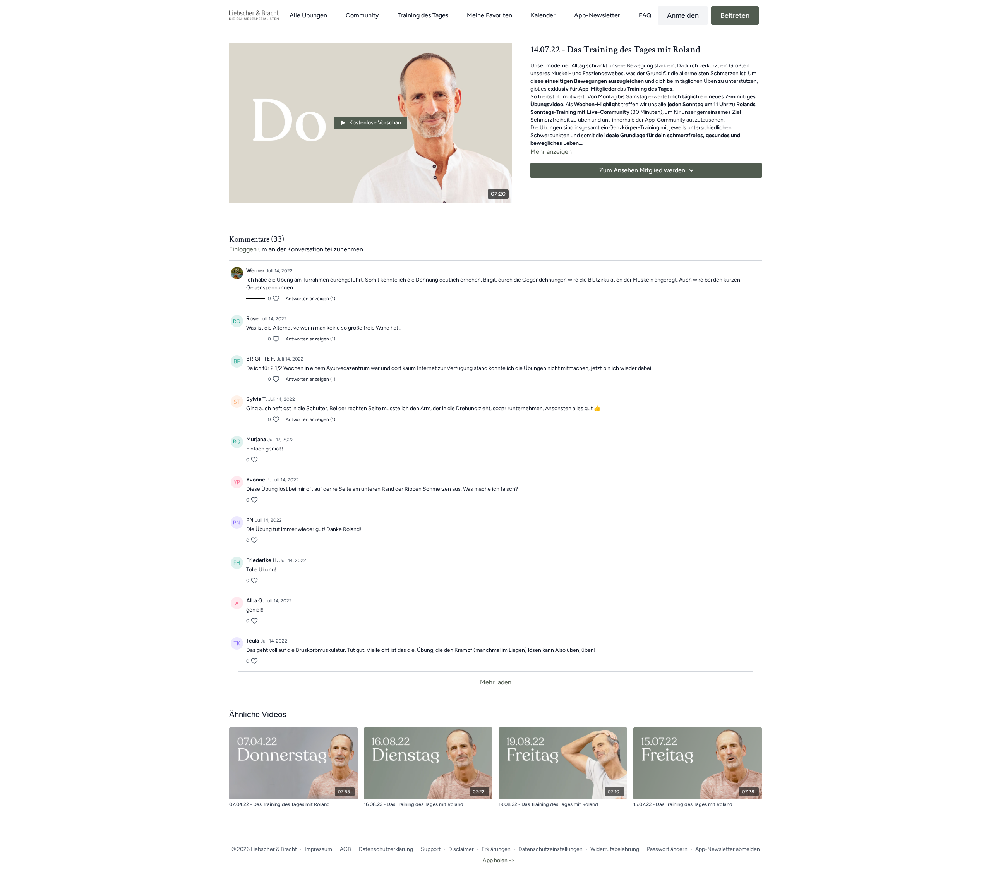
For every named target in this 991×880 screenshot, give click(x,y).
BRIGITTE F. (260, 359)
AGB (345, 849)
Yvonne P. (258, 479)
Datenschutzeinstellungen (550, 849)
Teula (252, 641)
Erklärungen (496, 849)
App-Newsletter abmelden (727, 849)
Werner (255, 270)
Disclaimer (461, 849)
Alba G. (255, 600)
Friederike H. (262, 560)
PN (250, 520)
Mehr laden (495, 682)
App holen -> (498, 860)
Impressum (318, 849)
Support (431, 849)
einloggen (243, 249)
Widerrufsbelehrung (614, 849)
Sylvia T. (256, 399)
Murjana (256, 439)
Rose (252, 318)
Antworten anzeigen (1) (310, 298)
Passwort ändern (667, 849)
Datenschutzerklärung (386, 849)
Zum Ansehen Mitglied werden (642, 170)
